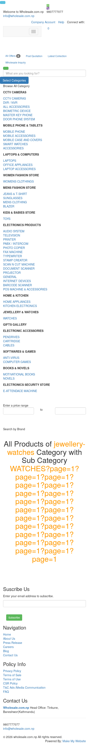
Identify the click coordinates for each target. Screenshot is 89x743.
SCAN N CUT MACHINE (19, 264)
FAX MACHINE (13, 252)
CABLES (8, 345)
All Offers (12, 56)
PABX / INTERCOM (15, 243)
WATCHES (10, 318)
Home (7, 634)
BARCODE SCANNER (17, 285)
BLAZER (8, 206)
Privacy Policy (12, 671)
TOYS (6, 219)
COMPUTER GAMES (17, 362)
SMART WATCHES (15, 144)
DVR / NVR (10, 102)
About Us (9, 638)
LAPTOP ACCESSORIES (19, 169)
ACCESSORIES (13, 148)
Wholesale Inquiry (15, 62)
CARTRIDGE (11, 341)
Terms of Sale (12, 675)
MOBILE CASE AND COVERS (22, 140)
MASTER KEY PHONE (17, 115)
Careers (8, 647)
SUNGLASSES (12, 198)
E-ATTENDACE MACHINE (20, 391)
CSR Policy (10, 683)
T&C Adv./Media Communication (24, 687)
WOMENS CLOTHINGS (18, 181)
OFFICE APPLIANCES (17, 165)
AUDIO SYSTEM (13, 231)
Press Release (12, 643)
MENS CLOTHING (15, 202)
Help (61, 22)
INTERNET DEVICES (17, 281)
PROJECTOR (12, 272)
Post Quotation (34, 56)
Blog (6, 651)
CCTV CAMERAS (14, 98)
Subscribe (14, 617)
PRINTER (9, 239)
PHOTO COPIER (14, 248)
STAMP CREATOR (15, 260)
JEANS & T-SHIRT (15, 194)
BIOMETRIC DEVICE (17, 111)
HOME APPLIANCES (16, 302)
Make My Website (74, 741)
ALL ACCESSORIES (16, 107)
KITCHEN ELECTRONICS (20, 306)
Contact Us (10, 655)
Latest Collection (57, 56)
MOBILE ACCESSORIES (19, 136)
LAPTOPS (9, 160)
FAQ (6, 691)
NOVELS (8, 378)
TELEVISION (11, 235)
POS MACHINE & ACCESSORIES (25, 289)
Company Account (43, 22)
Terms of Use (12, 679)
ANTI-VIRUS (11, 358)
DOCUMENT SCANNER (19, 268)
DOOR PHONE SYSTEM (19, 119)
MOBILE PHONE (14, 131)
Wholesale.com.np (16, 707)
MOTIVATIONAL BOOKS (19, 374)
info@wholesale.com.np (18, 16)
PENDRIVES (11, 337)
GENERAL (10, 277)
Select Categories (14, 80)
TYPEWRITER (12, 256)
